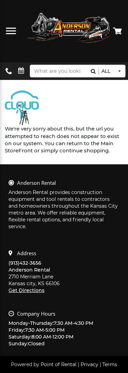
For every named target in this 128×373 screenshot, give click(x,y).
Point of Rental (58, 364)
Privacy (89, 364)
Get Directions (26, 290)
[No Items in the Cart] (118, 30)
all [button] (105, 71)
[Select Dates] (21, 71)
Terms (109, 364)
